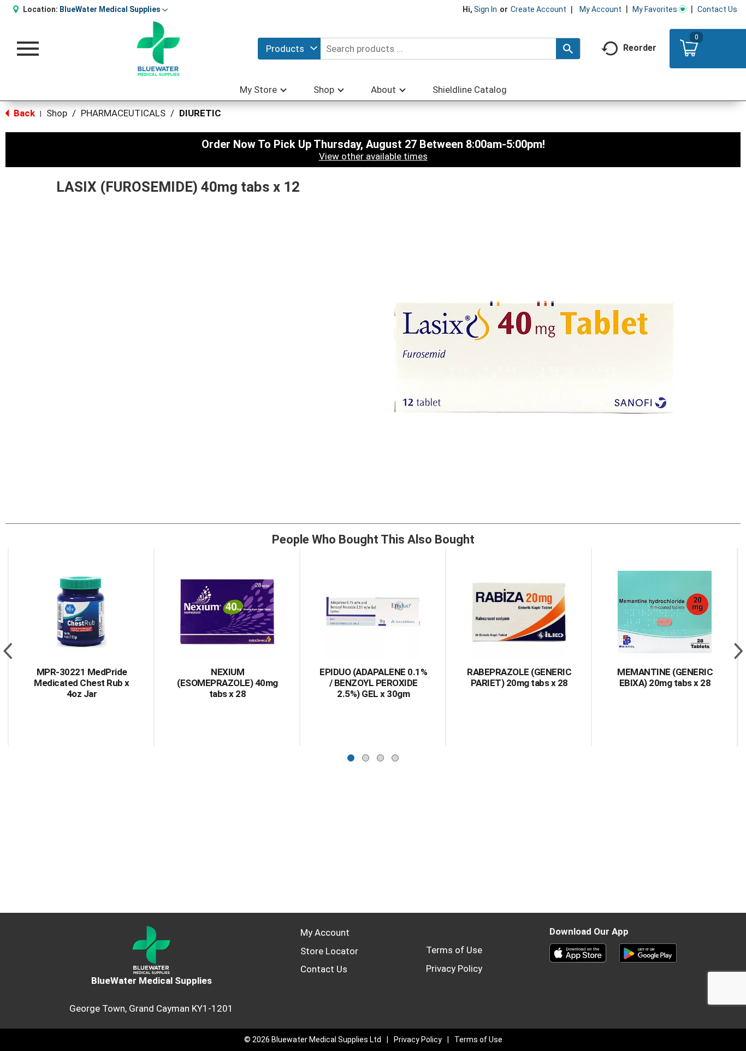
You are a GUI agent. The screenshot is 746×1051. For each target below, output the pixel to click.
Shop (56, 113)
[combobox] (289, 49)
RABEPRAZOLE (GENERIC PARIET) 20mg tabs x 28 (519, 677)
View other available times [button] (373, 156)
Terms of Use (454, 949)
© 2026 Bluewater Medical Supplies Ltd (312, 1039)
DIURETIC (200, 113)
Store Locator (329, 951)
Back (23, 113)
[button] (114, 9)
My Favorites (654, 9)
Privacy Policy (454, 968)
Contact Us (717, 9)
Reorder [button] (639, 48)
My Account (600, 9)
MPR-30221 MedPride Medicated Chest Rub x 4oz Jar (81, 682)
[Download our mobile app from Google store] (648, 952)
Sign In (485, 9)
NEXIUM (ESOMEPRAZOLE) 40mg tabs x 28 (227, 682)
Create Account (538, 9)
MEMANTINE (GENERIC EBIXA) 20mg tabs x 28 (665, 677)
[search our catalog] (568, 48)
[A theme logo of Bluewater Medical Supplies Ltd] (158, 48)
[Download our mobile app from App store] (578, 952)
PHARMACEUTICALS (123, 113)
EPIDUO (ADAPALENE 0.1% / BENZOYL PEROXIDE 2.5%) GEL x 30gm (373, 682)
